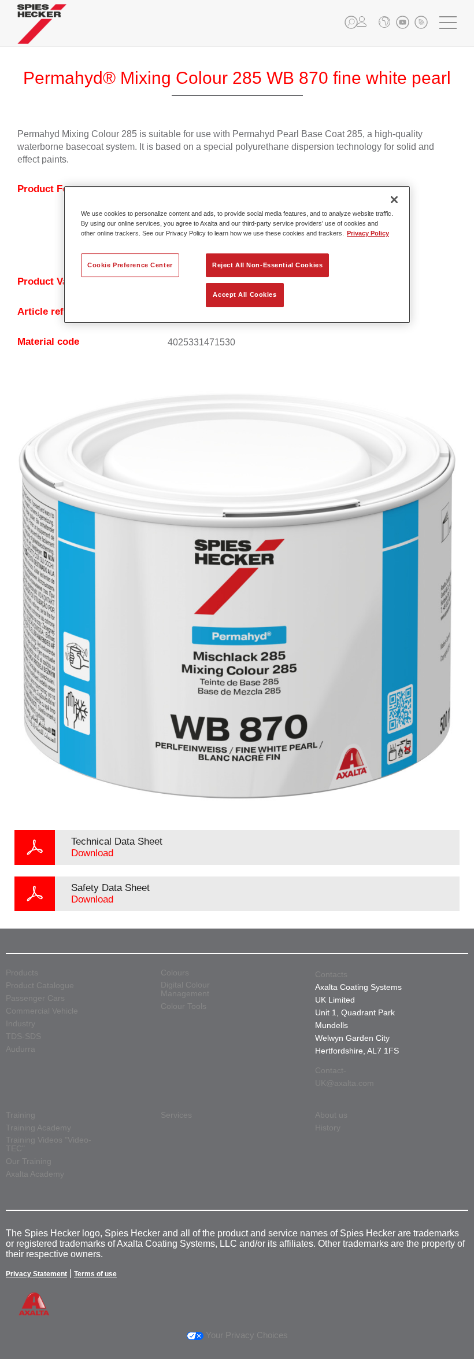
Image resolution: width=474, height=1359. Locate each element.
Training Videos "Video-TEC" (48, 1144)
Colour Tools (183, 1006)
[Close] (394, 199)
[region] (237, 254)
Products (22, 972)
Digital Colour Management (185, 989)
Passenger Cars (35, 998)
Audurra (20, 1049)
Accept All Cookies (244, 295)
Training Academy (38, 1128)
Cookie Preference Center (130, 265)
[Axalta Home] (41, 32)
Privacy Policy (368, 233)
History (327, 1128)
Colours (175, 972)
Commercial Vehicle (42, 1011)
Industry (20, 1023)
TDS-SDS (23, 1036)
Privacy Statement (36, 1274)
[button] (351, 22)
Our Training (28, 1161)
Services (176, 1115)
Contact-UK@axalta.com (344, 1077)
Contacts (331, 974)
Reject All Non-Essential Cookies (267, 265)
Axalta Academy (35, 1174)
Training (20, 1115)
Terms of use (95, 1274)
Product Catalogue (40, 985)
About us (331, 1115)
